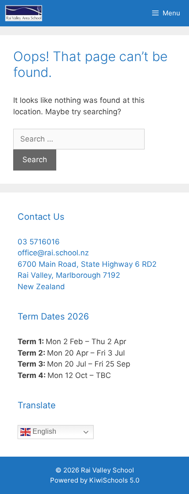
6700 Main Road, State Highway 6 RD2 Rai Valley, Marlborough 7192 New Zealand (87, 275)
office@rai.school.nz (53, 252)
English (43, 431)
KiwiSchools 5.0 (114, 480)
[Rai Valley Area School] (23, 13)
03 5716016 (39, 241)
